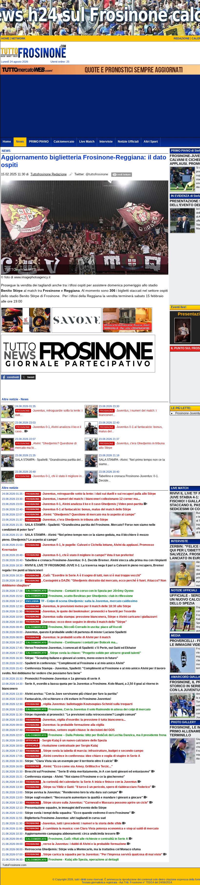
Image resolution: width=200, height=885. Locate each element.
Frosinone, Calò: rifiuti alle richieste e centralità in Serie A (77, 838)
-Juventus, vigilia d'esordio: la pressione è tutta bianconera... (76, 719)
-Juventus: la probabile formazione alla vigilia (65, 725)
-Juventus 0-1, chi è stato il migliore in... (50, 476)
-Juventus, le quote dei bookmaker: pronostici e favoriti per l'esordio (81, 611)
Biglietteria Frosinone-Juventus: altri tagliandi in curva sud (65, 818)
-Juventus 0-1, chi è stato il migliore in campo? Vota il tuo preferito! (80, 555)
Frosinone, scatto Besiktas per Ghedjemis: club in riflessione (79, 596)
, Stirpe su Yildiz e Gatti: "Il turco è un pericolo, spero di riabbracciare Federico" (88, 787)
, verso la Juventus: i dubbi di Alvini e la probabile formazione (76, 844)
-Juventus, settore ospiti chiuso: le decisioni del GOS (70, 730)
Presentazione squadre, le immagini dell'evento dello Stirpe (66, 807)
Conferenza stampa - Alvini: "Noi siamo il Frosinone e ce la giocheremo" (75, 776)
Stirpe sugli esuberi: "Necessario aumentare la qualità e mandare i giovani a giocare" (84, 797)
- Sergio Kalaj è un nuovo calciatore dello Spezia (66, 740)
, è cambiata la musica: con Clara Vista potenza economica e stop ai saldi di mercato (92, 828)
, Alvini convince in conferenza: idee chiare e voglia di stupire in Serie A (83, 756)
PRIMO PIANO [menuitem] (39, 141)
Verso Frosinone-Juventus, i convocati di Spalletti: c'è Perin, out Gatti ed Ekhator (80, 648)
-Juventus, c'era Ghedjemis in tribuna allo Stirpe (67, 519)
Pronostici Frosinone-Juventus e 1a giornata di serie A (62, 678)
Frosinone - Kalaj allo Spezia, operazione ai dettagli (72, 859)
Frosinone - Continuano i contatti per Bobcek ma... (72, 642)
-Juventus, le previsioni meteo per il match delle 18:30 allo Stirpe (78, 606)
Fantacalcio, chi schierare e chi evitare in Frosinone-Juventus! (68, 699)
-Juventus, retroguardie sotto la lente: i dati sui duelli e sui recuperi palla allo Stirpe (91, 493)
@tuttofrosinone (97, 174)
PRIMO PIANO (180, 150)
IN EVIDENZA (180, 196)
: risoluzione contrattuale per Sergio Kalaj (62, 745)
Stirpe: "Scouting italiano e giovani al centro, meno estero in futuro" (71, 658)
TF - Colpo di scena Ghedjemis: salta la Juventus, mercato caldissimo (81, 601)
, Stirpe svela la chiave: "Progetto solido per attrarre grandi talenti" (83, 653)
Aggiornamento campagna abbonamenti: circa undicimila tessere (70, 833)
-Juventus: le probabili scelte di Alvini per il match (68, 637)
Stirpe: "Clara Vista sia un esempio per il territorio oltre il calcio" (69, 761)
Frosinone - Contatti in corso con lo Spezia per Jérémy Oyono (79, 591)
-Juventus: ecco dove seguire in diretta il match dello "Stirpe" (76, 622)
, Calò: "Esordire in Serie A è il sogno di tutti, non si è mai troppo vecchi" (83, 575)
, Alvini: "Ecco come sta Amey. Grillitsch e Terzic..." (69, 766)
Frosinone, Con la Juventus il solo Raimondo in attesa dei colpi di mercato (88, 709)
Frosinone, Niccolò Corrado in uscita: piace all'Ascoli (74, 627)
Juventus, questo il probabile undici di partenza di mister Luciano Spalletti (75, 632)
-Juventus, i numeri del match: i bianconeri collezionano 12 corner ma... (83, 499)
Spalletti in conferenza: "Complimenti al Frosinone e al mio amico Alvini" (75, 663)
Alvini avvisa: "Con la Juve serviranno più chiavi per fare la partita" (71, 693)
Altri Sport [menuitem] (151, 141)
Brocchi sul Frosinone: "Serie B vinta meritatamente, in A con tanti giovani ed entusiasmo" (87, 771)
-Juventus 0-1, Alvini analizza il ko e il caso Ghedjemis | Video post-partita (84, 504)
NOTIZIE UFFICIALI (184, 590)
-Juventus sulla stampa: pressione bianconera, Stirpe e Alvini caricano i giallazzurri (91, 616)
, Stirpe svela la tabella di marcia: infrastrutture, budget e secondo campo (84, 750)
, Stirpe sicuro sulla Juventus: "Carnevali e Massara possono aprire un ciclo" (87, 802)
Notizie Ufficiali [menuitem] (128, 141)
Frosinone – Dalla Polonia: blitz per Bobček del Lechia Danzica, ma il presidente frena (96, 735)
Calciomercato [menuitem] (64, 141)
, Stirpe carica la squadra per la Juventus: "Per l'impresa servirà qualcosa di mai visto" (94, 854)
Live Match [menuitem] (86, 141)
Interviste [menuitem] (106, 141)
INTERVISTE (179, 541)
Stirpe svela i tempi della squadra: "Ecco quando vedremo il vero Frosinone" (78, 813)
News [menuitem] (20, 141)
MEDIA (175, 635)
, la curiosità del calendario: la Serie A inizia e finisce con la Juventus (81, 782)
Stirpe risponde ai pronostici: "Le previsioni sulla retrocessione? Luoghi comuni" (80, 714)
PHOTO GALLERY (183, 722)
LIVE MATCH (180, 488)
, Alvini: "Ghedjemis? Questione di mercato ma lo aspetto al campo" (81, 514)
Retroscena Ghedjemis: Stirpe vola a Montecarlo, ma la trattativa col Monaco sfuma (83, 849)
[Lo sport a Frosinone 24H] (33, 51)
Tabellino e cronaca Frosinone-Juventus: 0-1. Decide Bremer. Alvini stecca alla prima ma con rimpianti (96, 560)
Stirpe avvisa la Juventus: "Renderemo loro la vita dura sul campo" (71, 792)
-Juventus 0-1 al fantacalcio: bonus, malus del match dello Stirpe (78, 509)
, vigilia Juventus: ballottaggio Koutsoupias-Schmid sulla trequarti (79, 704)
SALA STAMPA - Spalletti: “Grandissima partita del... (49, 459)
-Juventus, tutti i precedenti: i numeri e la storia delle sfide (73, 823)
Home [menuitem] (7, 141)
